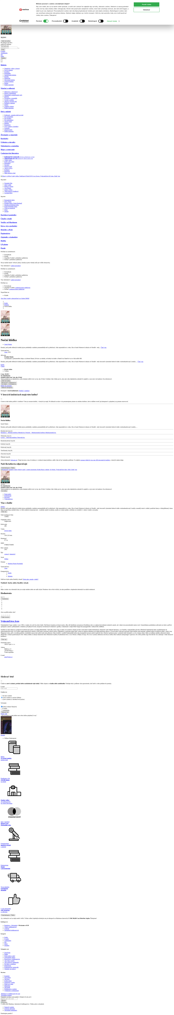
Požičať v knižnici (24, 390)
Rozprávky (7, 125)
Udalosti (6, 928)
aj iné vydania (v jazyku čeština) (12, 697)
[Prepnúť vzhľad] (2, 60)
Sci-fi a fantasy (8, 70)
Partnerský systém (9, 982)
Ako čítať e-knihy (9, 961)
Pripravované (8, 166)
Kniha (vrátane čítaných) (10, 706)
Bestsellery (7, 163)
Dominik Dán (8, 183)
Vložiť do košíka (5, 380)
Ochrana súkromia (9, 1008)
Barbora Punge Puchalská (15, 563)
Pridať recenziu (5, 617)
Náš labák (7, 987)
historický (12, 554)
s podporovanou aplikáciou (22, 287)
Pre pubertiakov (8, 120)
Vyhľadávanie (5, 46)
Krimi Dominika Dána (10, 206)
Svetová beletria (9, 81)
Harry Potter (7, 201)
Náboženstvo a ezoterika (10, 146)
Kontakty (7, 976)
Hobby (6, 105)
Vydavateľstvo (8, 499)
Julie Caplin (7, 185)
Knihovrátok (8, 981)
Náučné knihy (8, 130)
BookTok (7, 171)
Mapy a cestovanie (7, 150)
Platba (6, 954)
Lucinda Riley (8, 193)
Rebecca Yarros (8, 186)
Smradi (6, 211)
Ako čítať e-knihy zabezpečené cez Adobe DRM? (15, 298)
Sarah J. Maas (8, 189)
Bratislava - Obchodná (10, 925)
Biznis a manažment (10, 93)
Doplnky (3, 58)
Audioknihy (4, 53)
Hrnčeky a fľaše (7, 230)
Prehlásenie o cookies (10, 989)
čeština (6, 559)
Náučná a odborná (8, 88)
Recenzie (7, 497)
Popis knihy (7, 494)
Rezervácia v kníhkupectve (12, 959)
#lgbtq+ (3, 506)
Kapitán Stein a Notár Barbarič (13, 203)
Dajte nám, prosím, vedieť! (30, 579)
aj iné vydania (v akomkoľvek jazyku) (13, 699)
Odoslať (3, 1000)
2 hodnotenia (4, 599)
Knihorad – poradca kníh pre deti (13, 115)
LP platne (4, 244)
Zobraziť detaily (112, 21)
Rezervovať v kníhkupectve (8, 383)
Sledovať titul (4, 712)
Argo (5, 352)
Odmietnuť (146, 10)
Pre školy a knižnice (10, 964)
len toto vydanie (7, 696)
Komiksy (7, 72)
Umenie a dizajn (9, 106)
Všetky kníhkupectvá (10, 927)
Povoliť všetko (146, 4)
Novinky (6, 165)
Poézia (6, 83)
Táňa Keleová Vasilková (11, 191)
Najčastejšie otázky (9, 957)
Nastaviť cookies (9, 1007)
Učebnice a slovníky (8, 142)
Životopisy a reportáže (10, 98)
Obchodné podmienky (10, 1010)
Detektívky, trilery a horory (12, 68)
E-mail (3, 686)
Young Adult (8, 121)
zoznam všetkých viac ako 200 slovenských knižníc (95, 460)
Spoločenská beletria (10, 75)
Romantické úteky (9, 200)
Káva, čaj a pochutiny (9, 226)
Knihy (2, 49)
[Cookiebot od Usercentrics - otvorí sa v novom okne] (24, 21)
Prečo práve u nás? (9, 956)
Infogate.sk (14, 460)
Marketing (7, 986)
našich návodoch (16, 265)
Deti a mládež (6, 112)
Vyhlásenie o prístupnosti (11, 990)
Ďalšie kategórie (9, 85)
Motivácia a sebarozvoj (11, 92)
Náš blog (7, 979)
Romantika (7, 73)
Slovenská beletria (9, 80)
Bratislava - (13, 432)
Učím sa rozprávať (9, 208)
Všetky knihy (8, 160)
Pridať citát (4, 714)
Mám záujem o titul (9, 173)
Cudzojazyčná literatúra (10, 153)
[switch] (65, 21)
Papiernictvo (5, 233)
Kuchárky (4, 138)
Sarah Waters (8, 344)
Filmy (2, 56)
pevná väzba (8, 530)
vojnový (6, 554)
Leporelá (6, 128)
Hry (2, 54)
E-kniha (5, 708)
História (6, 96)
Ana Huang (7, 188)
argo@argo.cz (8, 657)
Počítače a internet (9, 103)
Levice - (13, 437)
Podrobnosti (7, 496)
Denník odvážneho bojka (11, 205)
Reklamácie (7, 965)
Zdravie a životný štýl (10, 101)
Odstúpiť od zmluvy (10, 969)
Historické (7, 78)
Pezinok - (40, 432)
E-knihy (3, 51)
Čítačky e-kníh (6, 219)
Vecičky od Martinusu (9, 222)
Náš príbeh (7, 977)
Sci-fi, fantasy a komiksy (11, 126)
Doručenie (7, 952)
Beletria (3, 65)
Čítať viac (103, 347)
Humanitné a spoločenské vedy (13, 95)
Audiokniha (6, 710)
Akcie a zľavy (8, 168)
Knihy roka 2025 (9, 161)
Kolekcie (7, 170)
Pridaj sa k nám (8, 984)
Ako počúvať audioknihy (11, 962)
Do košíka (4, 491)
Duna (6, 210)
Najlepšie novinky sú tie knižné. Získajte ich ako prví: (16, 997)
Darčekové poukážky (8, 215)
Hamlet (3, 735)
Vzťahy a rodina (9, 100)
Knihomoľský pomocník (11, 967)
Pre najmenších (8, 117)
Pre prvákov (7, 118)
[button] (88, 357)
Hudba (3, 241)
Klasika (6, 76)
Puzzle (3, 248)
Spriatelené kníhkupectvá (11, 930)
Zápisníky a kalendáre (9, 237)
